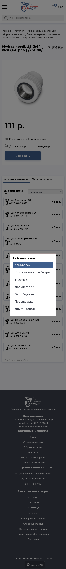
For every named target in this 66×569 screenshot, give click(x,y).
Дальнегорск (24, 287)
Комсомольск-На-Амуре (32, 272)
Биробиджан (24, 294)
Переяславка (24, 301)
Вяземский (23, 279)
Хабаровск (22, 265)
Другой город (25, 309)
